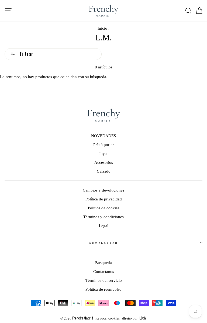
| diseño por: (133, 318)
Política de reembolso (103, 289)
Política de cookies (103, 208)
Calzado (104, 171)
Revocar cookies (107, 318)
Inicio (102, 28)
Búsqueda (103, 262)
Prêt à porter (103, 144)
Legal (103, 225)
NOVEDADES (103, 135)
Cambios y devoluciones (103, 190)
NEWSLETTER (103, 242)
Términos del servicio (103, 280)
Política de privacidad (103, 199)
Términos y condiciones (103, 216)
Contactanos (103, 271)
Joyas (103, 153)
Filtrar (25, 54)
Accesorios (103, 162)
